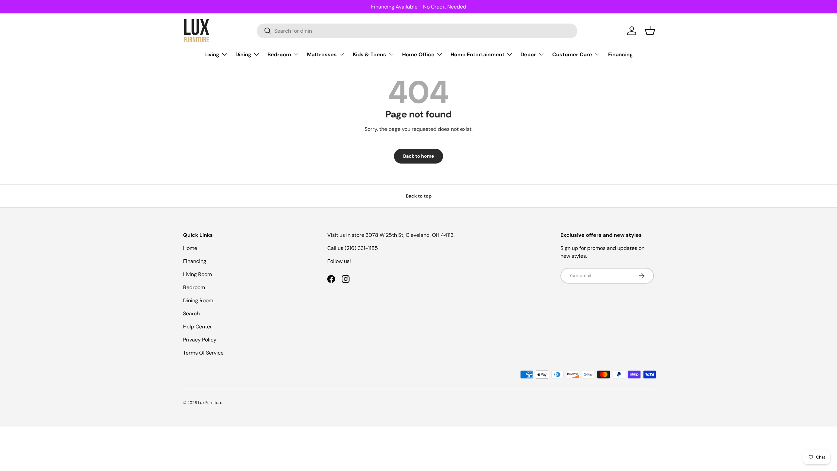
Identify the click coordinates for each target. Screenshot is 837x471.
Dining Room (198, 300)
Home (190, 248)
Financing (620, 54)
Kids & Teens (369, 54)
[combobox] (417, 31)
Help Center (197, 326)
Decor (528, 54)
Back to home (418, 156)
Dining (243, 54)
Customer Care (572, 54)
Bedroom (279, 54)
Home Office (418, 54)
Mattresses (322, 54)
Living (211, 54)
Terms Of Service (203, 352)
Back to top (419, 196)
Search (191, 313)
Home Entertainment (477, 54)
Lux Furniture (210, 402)
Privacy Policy (199, 339)
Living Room (197, 274)
